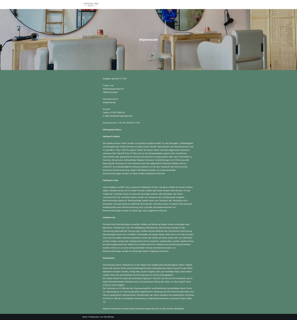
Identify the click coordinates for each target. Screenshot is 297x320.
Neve (84, 317)
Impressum (209, 4)
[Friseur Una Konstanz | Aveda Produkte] (91, 4)
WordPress (109, 317)
